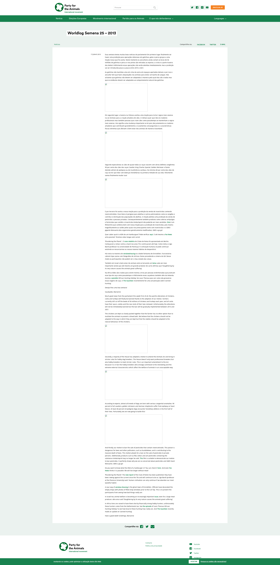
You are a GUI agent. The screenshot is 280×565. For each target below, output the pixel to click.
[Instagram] (202, 7)
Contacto (148, 543)
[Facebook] (197, 7)
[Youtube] (207, 7)
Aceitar (194, 561)
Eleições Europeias (77, 18)
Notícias (57, 44)
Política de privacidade (153, 546)
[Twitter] (192, 7)
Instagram (197, 557)
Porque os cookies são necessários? (213, 561)
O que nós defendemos (160, 18)
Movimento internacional (104, 18)
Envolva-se (218, 7)
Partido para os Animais (133, 18)
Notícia (59, 18)
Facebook (197, 549)
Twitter (196, 553)
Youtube (196, 544)
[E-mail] (152, 526)
